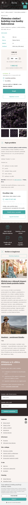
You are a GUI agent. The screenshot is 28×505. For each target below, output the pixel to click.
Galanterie (6, 430)
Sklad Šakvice (7, 479)
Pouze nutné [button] (14, 495)
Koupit (14, 91)
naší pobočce (18, 179)
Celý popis (4, 33)
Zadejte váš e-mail (6, 402)
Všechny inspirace (14, 256)
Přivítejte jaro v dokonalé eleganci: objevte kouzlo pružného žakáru (13, 282)
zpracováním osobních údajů (12, 386)
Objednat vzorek (14, 96)
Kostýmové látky (6, 286)
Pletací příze (6, 425)
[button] (6, 73)
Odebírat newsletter (9, 411)
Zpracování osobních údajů (10, 458)
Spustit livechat (14, 216)
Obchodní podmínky (8, 456)
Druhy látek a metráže (19, 12)
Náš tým (5, 466)
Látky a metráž (9, 12)
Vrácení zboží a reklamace (10, 453)
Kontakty (5, 471)
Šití (3, 340)
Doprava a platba (8, 451)
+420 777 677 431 (10, 199)
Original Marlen (7, 432)
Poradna (5, 440)
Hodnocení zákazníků (9, 468)
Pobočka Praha (7, 481)
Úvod (2, 12)
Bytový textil (6, 423)
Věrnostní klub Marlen (9, 443)
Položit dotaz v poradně (14, 212)
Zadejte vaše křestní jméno (9, 394)
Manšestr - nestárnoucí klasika (12, 337)
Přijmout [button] (14, 499)
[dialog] (14, 493)
